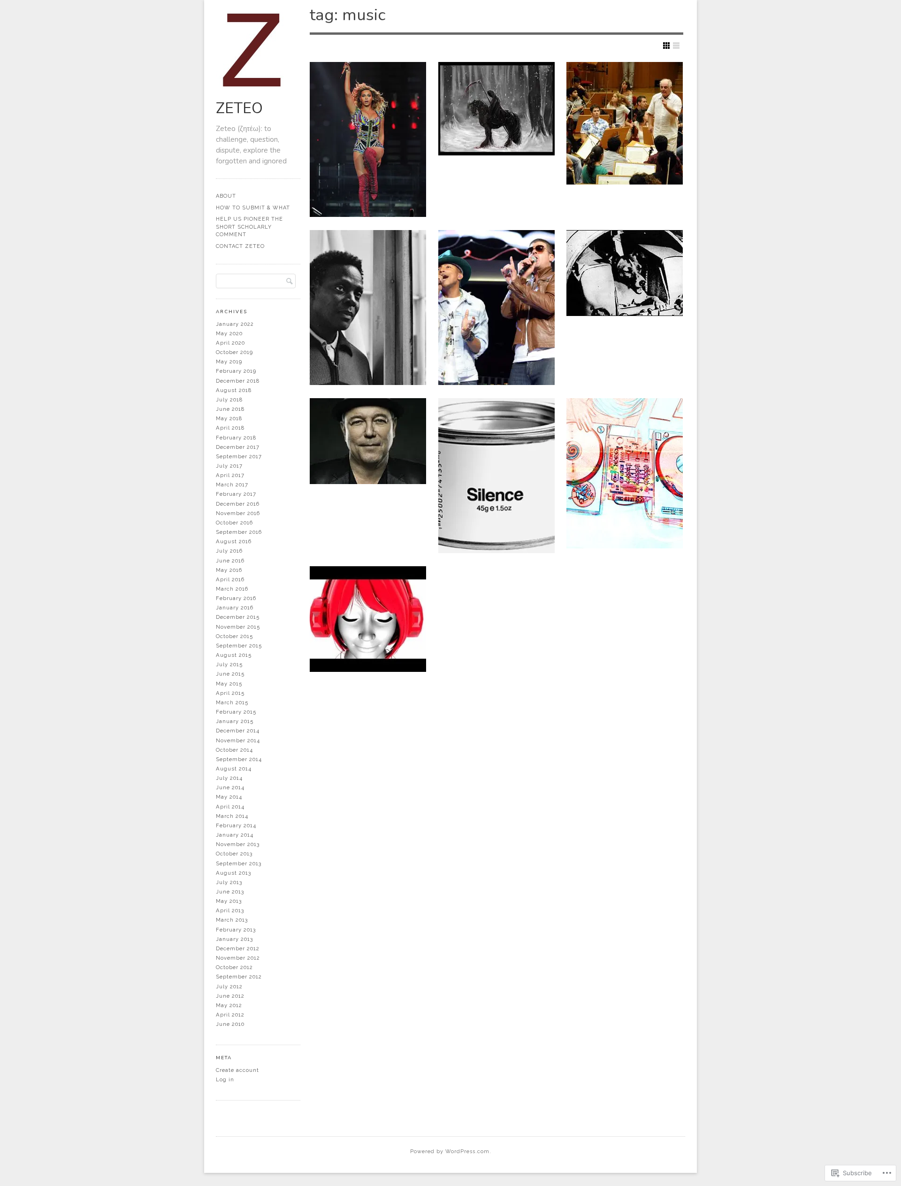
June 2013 (230, 891)
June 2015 (230, 673)
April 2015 (230, 693)
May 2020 (229, 333)
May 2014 (229, 796)
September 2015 (239, 645)
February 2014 (236, 825)
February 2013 (236, 929)
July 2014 (229, 778)
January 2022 (235, 324)
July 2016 (229, 550)
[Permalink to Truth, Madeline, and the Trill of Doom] (496, 108)
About (226, 196)
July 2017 (229, 465)
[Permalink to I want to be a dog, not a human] (624, 273)
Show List (676, 45)
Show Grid (666, 45)
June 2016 (230, 560)
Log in (225, 1079)
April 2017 (230, 475)
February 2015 (236, 712)
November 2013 (238, 844)
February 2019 (236, 371)
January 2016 (234, 607)
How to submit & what (253, 208)
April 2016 (230, 579)
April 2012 (230, 1014)
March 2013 (232, 919)
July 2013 (229, 882)
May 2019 (229, 361)
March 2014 (232, 816)
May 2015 (229, 683)
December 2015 (238, 617)
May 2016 (229, 570)
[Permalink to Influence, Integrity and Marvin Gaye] (496, 307)
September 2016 (239, 532)
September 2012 (239, 976)
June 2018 (230, 409)
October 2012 (234, 967)
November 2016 (238, 513)
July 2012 (229, 986)
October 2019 (234, 352)
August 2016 (234, 541)
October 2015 (234, 636)
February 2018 (236, 437)
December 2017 (238, 447)
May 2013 (229, 901)
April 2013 (230, 910)
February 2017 (236, 494)
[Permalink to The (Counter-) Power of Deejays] (624, 473)
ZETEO (239, 108)
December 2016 (238, 504)
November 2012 (238, 958)
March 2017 (232, 484)
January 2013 (234, 939)
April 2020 (230, 342)
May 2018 (229, 418)
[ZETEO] (254, 91)
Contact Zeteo (240, 246)
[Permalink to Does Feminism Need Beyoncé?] (368, 139)
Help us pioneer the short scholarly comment (249, 227)
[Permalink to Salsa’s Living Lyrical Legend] (368, 441)
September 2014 (239, 759)
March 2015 (232, 702)
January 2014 (234, 835)
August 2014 (234, 768)
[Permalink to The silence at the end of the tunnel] (496, 475)
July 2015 (229, 664)
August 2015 (234, 655)
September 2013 (238, 863)
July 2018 (229, 399)
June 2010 (230, 1024)
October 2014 (234, 750)
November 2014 (238, 740)
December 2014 (238, 730)
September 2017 (239, 456)
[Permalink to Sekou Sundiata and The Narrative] (368, 307)
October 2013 (234, 853)
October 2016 (234, 522)
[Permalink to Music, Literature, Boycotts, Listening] (624, 123)
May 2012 (229, 1005)
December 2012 (238, 948)
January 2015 (234, 721)
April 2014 (230, 806)
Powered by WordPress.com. (450, 1151)
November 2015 (238, 627)
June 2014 (230, 787)
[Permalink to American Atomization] (368, 619)
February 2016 (236, 598)
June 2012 (230, 996)
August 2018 (234, 390)
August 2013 (233, 873)
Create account (237, 1070)
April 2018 (230, 427)
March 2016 (232, 588)
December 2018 (238, 380)
